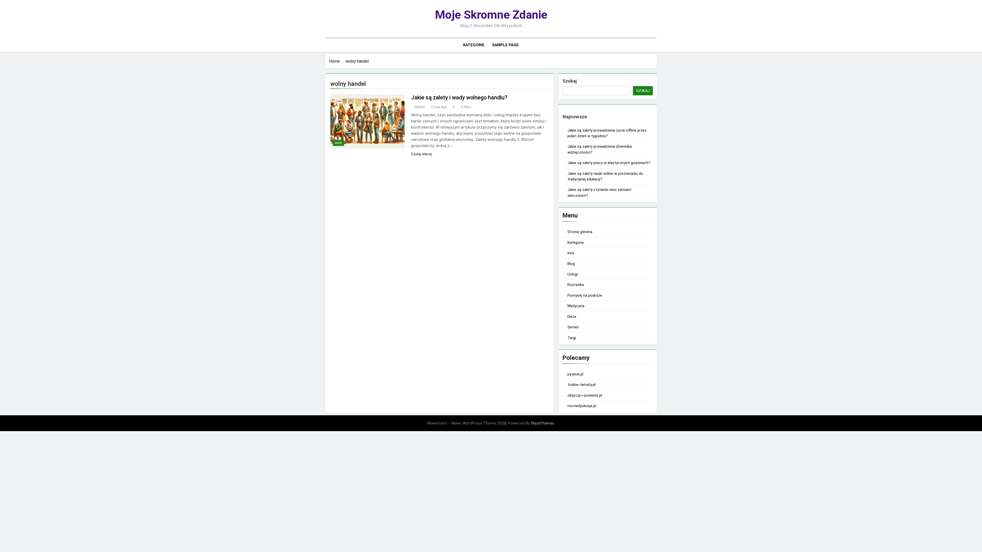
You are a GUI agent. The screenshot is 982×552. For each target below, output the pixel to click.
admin (420, 107)
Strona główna (579, 231)
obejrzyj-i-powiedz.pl (584, 395)
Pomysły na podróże (584, 295)
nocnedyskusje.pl (581, 406)
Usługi (572, 274)
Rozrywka (575, 284)
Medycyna (575, 306)
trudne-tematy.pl (581, 384)
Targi (571, 338)
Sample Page (505, 45)
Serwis (573, 327)
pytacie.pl (575, 374)
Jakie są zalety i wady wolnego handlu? (459, 97)
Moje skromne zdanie (491, 14)
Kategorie (473, 45)
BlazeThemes (542, 423)
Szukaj (570, 81)
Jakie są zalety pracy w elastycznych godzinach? (608, 162)
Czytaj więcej (421, 154)
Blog (571, 263)
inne (338, 143)
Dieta (571, 316)
